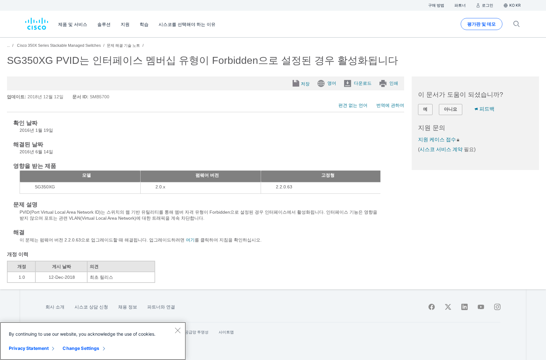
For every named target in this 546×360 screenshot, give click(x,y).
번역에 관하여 (390, 105)
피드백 (486, 109)
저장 (305, 83)
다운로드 (363, 83)
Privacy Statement (29, 348)
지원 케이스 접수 (437, 139)
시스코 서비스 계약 (441, 149)
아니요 (450, 109)
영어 (331, 83)
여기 (190, 239)
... (8, 45)
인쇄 (393, 83)
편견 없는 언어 (352, 105)
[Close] (177, 330)
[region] (93, 341)
